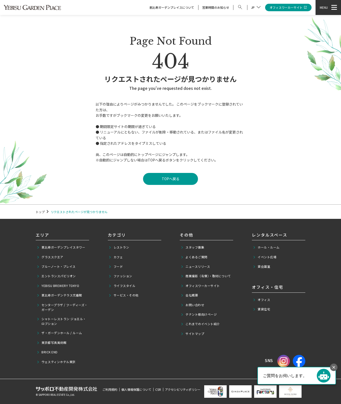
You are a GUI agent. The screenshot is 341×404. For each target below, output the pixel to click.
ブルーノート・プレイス (58, 266)
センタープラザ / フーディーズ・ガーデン (64, 307)
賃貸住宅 (264, 309)
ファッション (123, 276)
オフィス (264, 299)
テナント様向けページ (201, 314)
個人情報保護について (136, 389)
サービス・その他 (126, 295)
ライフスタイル (125, 285)
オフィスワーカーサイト (286, 7)
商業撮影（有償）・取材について (208, 276)
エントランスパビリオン (58, 276)
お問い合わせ (194, 305)
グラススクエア (52, 257)
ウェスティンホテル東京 (58, 362)
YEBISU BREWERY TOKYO (60, 285)
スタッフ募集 (194, 247)
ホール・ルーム (269, 247)
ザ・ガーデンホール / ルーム (61, 333)
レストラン (121, 247)
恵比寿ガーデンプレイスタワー (63, 247)
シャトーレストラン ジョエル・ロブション (63, 321)
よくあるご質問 (196, 257)
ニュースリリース (197, 266)
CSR (158, 389)
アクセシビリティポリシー (182, 389)
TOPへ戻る (170, 178)
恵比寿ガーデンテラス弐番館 (61, 295)
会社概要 (191, 295)
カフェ (118, 257)
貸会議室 (264, 266)
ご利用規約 (109, 389)
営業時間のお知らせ (215, 7)
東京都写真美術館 (53, 342)
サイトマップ (194, 333)
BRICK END (49, 352)
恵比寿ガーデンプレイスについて (171, 7)
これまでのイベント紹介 (202, 324)
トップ (40, 212)
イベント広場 (267, 257)
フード (118, 266)
